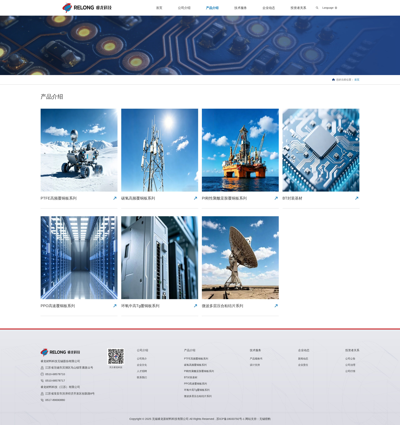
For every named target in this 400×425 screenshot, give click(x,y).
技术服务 (240, 8)
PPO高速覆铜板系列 (195, 383)
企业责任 (303, 365)
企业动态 (268, 8)
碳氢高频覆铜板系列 (195, 365)
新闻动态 (303, 358)
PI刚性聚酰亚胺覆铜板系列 (199, 371)
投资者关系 (298, 8)
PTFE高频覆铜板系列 (196, 358)
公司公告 (350, 358)
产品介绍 (212, 8)
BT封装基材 (190, 377)
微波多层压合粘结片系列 (198, 396)
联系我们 (142, 377)
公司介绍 (184, 8)
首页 (159, 8)
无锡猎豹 (265, 418)
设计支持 (255, 365)
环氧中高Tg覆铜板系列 (197, 390)
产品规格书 (256, 358)
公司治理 (350, 365)
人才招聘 (142, 371)
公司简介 (142, 358)
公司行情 (350, 371)
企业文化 (142, 365)
